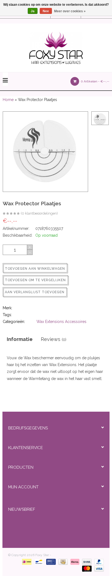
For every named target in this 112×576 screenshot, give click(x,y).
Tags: (7, 315)
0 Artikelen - (94, 81)
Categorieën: (14, 321)
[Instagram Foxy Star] (71, 524)
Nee (46, 11)
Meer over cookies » (70, 11)
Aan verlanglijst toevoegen (34, 292)
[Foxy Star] (56, 48)
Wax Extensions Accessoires (61, 321)
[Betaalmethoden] (25, 562)
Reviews (53, 339)
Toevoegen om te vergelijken (35, 280)
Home (8, 99)
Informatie (20, 339)
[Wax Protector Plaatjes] (11, 213)
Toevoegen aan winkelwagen (35, 269)
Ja (33, 11)
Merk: (7, 308)
